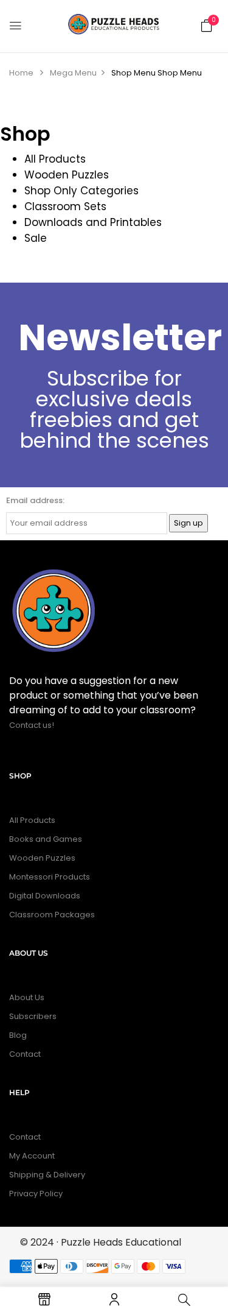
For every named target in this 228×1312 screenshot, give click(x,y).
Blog (18, 1035)
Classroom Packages (52, 914)
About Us (26, 997)
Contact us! (32, 725)
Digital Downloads (44, 895)
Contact (25, 1054)
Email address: (35, 500)
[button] (207, 25)
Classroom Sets (65, 206)
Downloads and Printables (93, 222)
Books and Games (45, 839)
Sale (35, 238)
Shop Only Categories (81, 190)
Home (21, 73)
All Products (55, 159)
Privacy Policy (36, 1193)
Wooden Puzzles (66, 175)
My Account (32, 1156)
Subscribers (33, 1016)
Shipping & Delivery (47, 1174)
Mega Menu (73, 73)
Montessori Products (49, 877)
